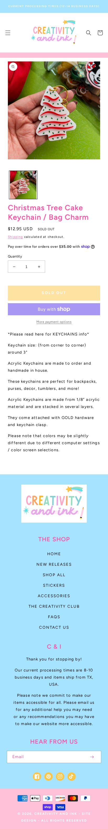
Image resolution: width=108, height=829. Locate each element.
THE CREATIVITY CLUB (54, 606)
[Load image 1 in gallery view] (23, 185)
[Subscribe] (92, 757)
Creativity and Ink (55, 814)
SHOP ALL (54, 575)
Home (54, 554)
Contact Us (54, 627)
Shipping (15, 237)
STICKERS (54, 585)
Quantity (15, 256)
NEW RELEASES (54, 564)
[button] (8, 33)
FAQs (54, 617)
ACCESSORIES (54, 596)
